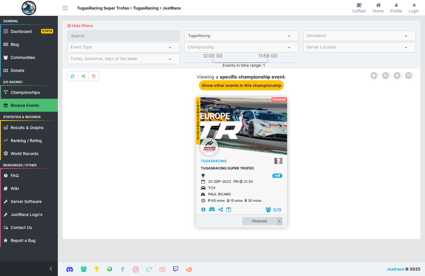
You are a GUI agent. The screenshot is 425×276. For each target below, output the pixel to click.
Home (378, 10)
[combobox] (249, 36)
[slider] (213, 61)
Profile (396, 10)
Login (414, 10)
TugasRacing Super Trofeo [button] (227, 168)
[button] (29, 269)
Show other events (241, 85)
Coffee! (359, 10)
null (277, 176)
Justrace (395, 268)
